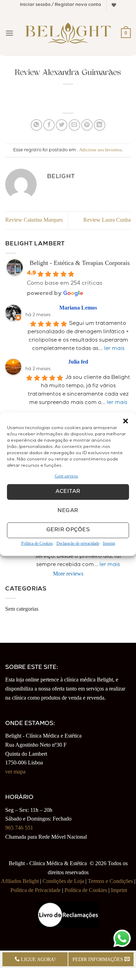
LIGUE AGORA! (38, 959)
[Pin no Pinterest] (87, 125)
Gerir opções (68, 530)
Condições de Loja (63, 881)
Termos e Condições (110, 881)
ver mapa (15, 772)
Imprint (109, 543)
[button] (125, 420)
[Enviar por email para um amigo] (74, 125)
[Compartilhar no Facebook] (49, 125)
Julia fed (78, 362)
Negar (68, 511)
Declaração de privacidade (77, 543)
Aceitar (67, 492)
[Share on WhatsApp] (36, 125)
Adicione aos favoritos (100, 149)
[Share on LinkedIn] (99, 125)
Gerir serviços (66, 475)
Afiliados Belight (20, 881)
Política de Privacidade (35, 890)
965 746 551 (19, 828)
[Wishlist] (114, 5)
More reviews (68, 574)
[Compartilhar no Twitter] (61, 125)
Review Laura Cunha (107, 220)
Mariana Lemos (78, 308)
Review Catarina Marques (34, 220)
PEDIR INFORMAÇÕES (98, 959)
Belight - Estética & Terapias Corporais (80, 262)
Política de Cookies (37, 543)
